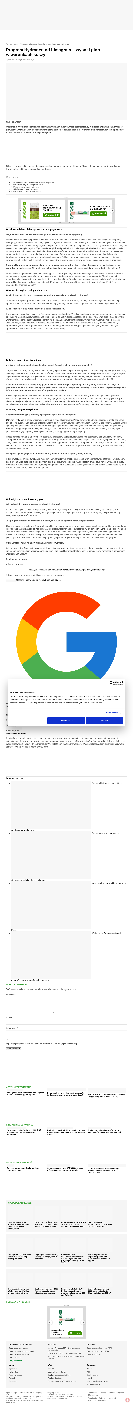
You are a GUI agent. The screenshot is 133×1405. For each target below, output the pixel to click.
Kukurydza (13, 1372)
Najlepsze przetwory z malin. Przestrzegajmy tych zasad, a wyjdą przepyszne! (18, 1225)
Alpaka (90, 1369)
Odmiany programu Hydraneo (25, 189)
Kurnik (89, 1378)
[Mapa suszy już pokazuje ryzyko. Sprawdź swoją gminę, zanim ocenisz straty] (107, 1091)
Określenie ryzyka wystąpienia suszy (28, 185)
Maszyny (52, 1344)
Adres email (12, 1028)
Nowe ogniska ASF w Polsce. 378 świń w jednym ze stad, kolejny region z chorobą (24, 1132)
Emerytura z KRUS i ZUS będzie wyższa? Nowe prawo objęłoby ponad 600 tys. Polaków (73, 1292)
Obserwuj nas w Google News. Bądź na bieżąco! (38, 580)
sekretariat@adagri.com (57, 1398)
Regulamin (92, 1398)
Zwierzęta (91, 1365)
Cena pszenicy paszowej (19, 1354)
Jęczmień (13, 1369)
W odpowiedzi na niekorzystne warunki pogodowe (33, 182)
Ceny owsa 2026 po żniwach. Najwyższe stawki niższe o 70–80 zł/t (100, 1224)
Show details (112, 713)
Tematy (103, 1393)
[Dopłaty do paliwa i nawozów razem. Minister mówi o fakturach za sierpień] (99, 1127)
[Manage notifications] (127, 1400)
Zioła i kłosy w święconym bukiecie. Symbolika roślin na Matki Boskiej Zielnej (46, 1224)
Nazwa (9, 1017)
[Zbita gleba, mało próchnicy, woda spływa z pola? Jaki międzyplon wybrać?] (15, 1089)
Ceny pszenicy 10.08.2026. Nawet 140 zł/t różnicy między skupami (19, 1256)
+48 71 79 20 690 (57, 1396)
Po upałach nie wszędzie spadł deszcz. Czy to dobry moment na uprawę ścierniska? (66, 1094)
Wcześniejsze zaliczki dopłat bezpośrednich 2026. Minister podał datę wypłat (99, 1257)
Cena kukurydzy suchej (18, 1348)
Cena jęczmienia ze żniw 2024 (99, 1348)
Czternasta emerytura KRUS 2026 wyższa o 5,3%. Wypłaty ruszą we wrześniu (65, 1169)
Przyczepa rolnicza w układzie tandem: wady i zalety (66, 1357)
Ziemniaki (13, 1381)
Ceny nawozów (15, 1360)
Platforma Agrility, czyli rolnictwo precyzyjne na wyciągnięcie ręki (75, 570)
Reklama (92, 1401)
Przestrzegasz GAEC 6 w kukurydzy (62, 1381)
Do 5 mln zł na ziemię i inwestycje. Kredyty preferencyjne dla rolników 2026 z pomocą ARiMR (66, 1132)
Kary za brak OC (94, 1354)
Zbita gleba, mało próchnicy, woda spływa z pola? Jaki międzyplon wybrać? (25, 1094)
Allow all (104, 720)
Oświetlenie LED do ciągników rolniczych (64, 1353)
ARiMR (51, 1369)
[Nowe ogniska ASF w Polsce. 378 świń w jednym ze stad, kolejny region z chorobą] (16, 1127)
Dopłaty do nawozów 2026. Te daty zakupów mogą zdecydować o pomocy (46, 1291)
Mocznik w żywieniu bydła (97, 1381)
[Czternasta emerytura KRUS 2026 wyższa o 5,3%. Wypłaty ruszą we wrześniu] (58, 1165)
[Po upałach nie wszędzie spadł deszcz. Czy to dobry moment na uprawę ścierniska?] (66, 1090)
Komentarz (11, 994)
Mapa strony (93, 1395)
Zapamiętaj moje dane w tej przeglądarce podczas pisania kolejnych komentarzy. (42, 1044)
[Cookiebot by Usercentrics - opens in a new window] (111, 683)
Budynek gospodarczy (57, 1372)
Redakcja (102, 1401)
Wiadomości (93, 1393)
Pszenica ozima (15, 1375)
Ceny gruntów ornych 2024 (98, 1351)
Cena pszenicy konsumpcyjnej (21, 1351)
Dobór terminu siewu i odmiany (26, 187)
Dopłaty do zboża (55, 1378)
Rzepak (12, 1378)
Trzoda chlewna (93, 1384)
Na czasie (91, 1344)
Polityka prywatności (107, 1398)
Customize (64, 720)
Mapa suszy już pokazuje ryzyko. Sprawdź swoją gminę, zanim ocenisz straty (106, 1095)
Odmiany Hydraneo (15, 420)
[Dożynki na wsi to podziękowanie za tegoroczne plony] (10, 1165)
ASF (89, 1372)
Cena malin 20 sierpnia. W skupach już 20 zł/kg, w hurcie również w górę (18, 1291)
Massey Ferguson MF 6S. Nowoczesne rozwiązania (64, 1349)
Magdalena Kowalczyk (26, 60)
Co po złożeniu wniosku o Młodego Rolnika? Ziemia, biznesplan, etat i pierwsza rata (103, 1170)
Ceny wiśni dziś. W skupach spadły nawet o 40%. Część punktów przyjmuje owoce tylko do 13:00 (72, 1258)
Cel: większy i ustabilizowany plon (27, 191)
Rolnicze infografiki (116, 1393)
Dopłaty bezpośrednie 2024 (59, 1375)
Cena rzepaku (15, 1357)
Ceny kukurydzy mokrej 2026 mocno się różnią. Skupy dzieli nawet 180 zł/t (99, 1291)
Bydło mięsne (92, 1375)
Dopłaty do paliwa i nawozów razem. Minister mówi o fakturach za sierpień (104, 1131)
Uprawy (12, 1365)
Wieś (50, 1365)
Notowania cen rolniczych (20, 1344)
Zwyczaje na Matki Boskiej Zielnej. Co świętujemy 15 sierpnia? (46, 1256)
